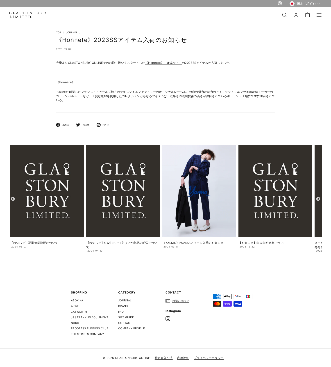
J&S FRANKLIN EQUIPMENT (89, 317)
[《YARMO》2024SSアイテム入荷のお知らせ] (199, 191)
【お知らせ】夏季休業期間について (34, 243)
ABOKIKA (77, 300)
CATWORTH (79, 311)
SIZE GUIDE (126, 317)
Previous (13, 199)
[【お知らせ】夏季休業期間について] (47, 191)
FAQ (121, 311)
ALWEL (75, 306)
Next (318, 199)
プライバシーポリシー (209, 358)
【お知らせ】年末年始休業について (262, 243)
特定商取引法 (164, 358)
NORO (75, 323)
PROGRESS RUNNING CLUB (90, 328)
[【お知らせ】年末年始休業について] (275, 191)
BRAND (123, 306)
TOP (58, 32)
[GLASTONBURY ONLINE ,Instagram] (168, 318)
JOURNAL (71, 32)
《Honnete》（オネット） (163, 62)
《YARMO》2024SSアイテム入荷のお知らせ (193, 243)
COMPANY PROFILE (131, 328)
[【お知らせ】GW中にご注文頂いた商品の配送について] (123, 191)
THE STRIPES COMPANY (87, 334)
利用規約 (183, 358)
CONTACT (125, 323)
